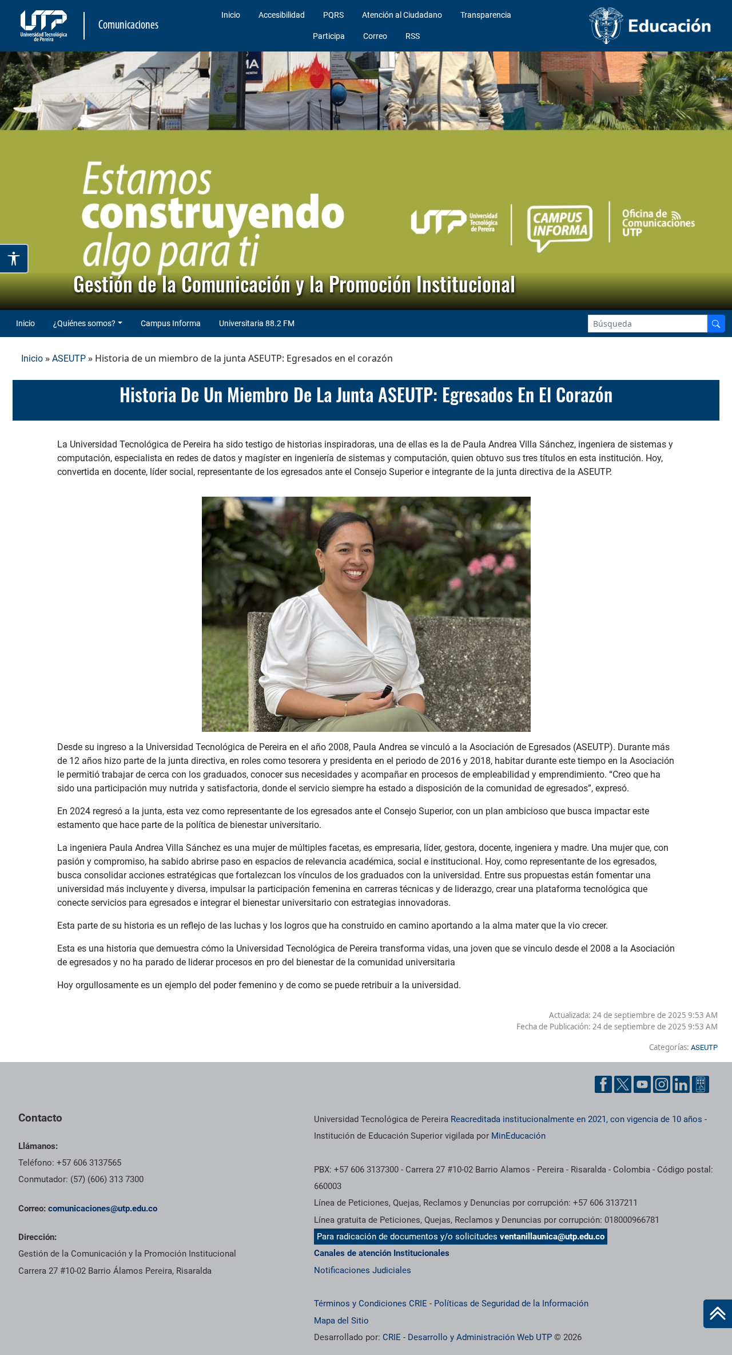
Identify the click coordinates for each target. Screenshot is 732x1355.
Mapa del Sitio (341, 1321)
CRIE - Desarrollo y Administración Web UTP (467, 1337)
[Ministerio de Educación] (635, 25)
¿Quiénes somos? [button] (84, 323)
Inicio (230, 14)
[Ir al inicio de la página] (718, 1314)
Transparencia (485, 14)
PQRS (333, 14)
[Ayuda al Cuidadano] (700, 1084)
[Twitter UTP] (622, 1084)
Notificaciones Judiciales (362, 1270)
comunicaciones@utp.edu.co (102, 1208)
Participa (329, 36)
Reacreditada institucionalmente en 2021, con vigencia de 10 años (576, 1119)
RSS (412, 36)
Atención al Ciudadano (402, 14)
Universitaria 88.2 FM (257, 323)
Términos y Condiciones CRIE (370, 1303)
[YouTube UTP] (642, 1084)
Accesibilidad (281, 14)
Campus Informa (171, 323)
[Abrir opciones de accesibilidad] (14, 259)
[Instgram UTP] (661, 1084)
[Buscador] (716, 323)
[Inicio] (717, 1313)
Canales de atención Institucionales (381, 1253)
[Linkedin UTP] (681, 1084)
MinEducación (518, 1136)
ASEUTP (69, 358)
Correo (375, 36)
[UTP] (45, 25)
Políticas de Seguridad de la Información (511, 1303)
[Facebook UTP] (603, 1084)
